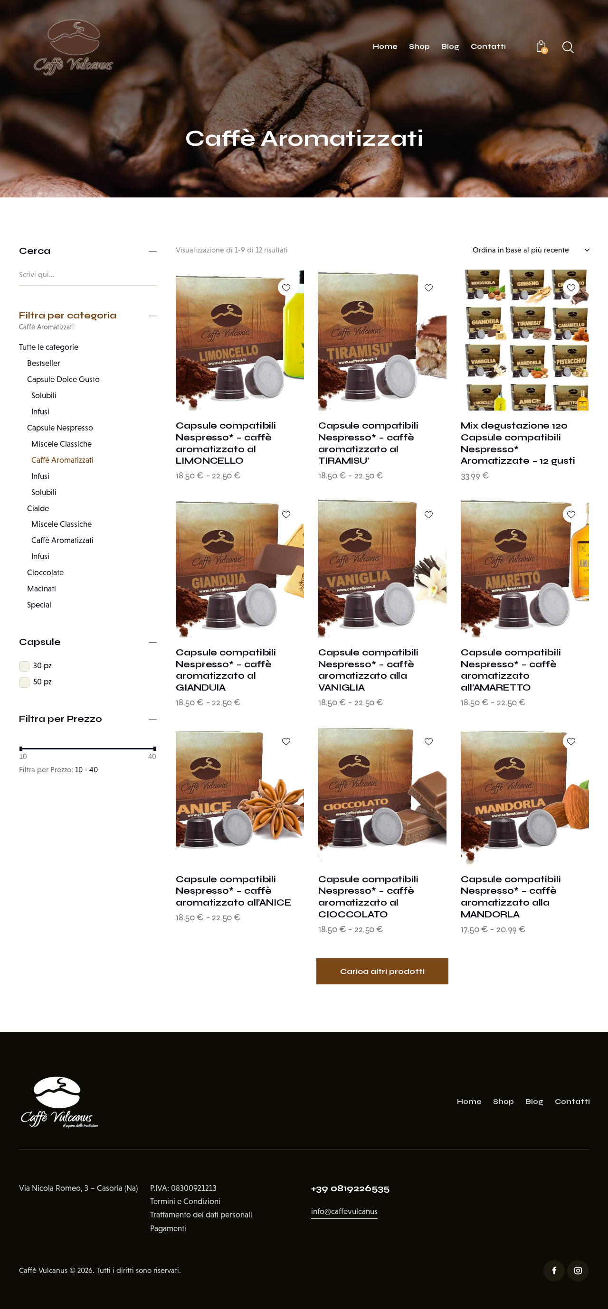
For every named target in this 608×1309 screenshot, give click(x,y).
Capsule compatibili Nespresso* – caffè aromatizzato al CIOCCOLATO (368, 897)
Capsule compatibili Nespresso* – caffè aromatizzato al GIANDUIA (226, 670)
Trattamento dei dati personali (201, 1214)
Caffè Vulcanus (43, 1270)
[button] (286, 287)
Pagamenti (168, 1228)
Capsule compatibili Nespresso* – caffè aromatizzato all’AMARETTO (511, 670)
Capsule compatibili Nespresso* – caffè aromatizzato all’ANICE (233, 891)
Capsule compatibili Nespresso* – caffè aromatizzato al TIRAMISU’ (368, 443)
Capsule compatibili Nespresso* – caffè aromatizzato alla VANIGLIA (368, 670)
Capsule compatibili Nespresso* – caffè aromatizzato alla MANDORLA (511, 897)
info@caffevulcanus (344, 1211)
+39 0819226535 (350, 1188)
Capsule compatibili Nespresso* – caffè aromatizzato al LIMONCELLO (226, 443)
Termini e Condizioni (185, 1201)
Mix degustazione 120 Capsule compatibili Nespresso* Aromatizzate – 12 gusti (518, 443)
